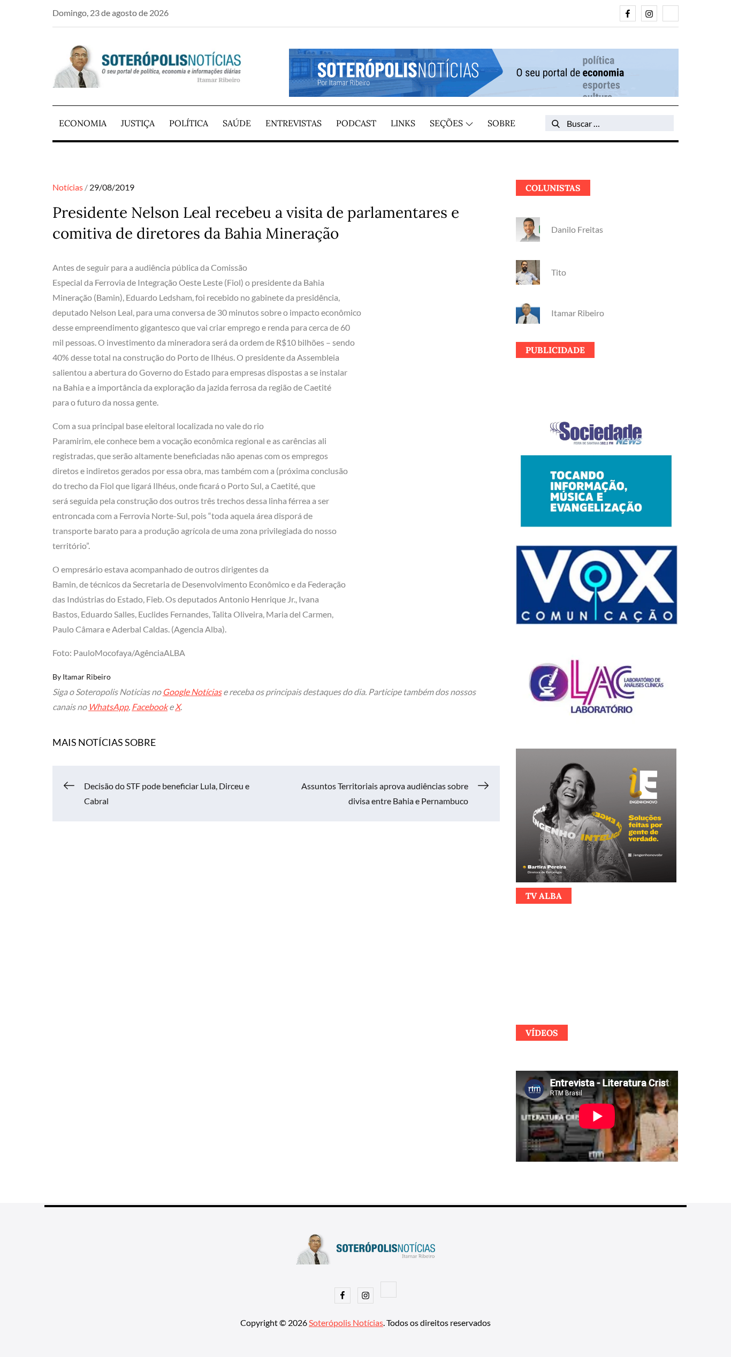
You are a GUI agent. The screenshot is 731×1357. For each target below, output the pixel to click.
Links (403, 123)
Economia (82, 123)
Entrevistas (293, 123)
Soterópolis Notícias (346, 1322)
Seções (446, 123)
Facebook (149, 707)
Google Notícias (192, 692)
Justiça (138, 123)
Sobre (501, 123)
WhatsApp (108, 707)
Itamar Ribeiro (87, 676)
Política (188, 123)
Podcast (356, 123)
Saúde (237, 123)
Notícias (67, 187)
